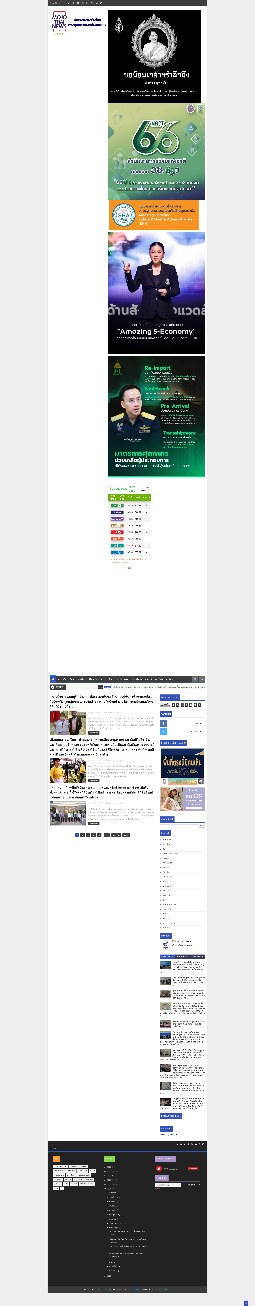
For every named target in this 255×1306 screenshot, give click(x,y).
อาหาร (166, 928)
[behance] (92, 3)
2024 (109, 1175)
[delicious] (101, 3)
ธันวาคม (113, 1192)
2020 (109, 1276)
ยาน (165, 881)
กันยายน (113, 1205)
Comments (197, 956)
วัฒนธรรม (168, 895)
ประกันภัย (167, 877)
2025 (109, 1171)
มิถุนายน (113, 1219)
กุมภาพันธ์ (113, 1266)
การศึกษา (109, 679)
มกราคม (113, 1270)
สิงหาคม (113, 1210)
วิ (163, 900)
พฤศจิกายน (114, 1197)
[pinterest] (73, 3)
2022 (109, 1184)
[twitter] (69, 3)
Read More (94, 733)
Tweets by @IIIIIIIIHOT (169, 1134)
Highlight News (182, 957)
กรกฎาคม (113, 1214)
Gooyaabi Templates (162, 1289)
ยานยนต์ (167, 886)
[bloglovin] (78, 3)
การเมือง (82, 679)
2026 (109, 1167)
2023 (109, 1180)
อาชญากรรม (123, 679)
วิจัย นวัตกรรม (95, 679)
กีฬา (165, 849)
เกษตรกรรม (168, 858)
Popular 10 (167, 956)
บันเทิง (166, 872)
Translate (165, 1188)
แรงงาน (166, 891)
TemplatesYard (134, 1289)
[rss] (87, 3)
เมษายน (112, 1227)
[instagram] (97, 3)
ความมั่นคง (137, 679)
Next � (116, 835)
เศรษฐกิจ (62, 679)
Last (126, 835)
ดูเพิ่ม (168, 679)
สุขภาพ (148, 679)
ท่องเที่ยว (159, 679)
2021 (109, 1188)
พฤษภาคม (113, 1223)
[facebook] (64, 3)
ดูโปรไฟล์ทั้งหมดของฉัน (182, 945)
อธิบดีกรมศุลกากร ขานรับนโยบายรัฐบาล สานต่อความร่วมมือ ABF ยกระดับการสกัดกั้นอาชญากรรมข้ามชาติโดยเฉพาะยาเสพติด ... (128, 687)
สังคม (72, 679)
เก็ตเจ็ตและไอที (170, 854)
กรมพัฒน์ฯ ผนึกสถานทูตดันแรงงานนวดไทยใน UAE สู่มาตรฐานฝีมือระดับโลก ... (188, 1024)
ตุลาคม (112, 1201)
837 (107, 835)
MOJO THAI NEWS (183, 941)
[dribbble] (83, 3)
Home (54, 1148)
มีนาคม (112, 1262)
